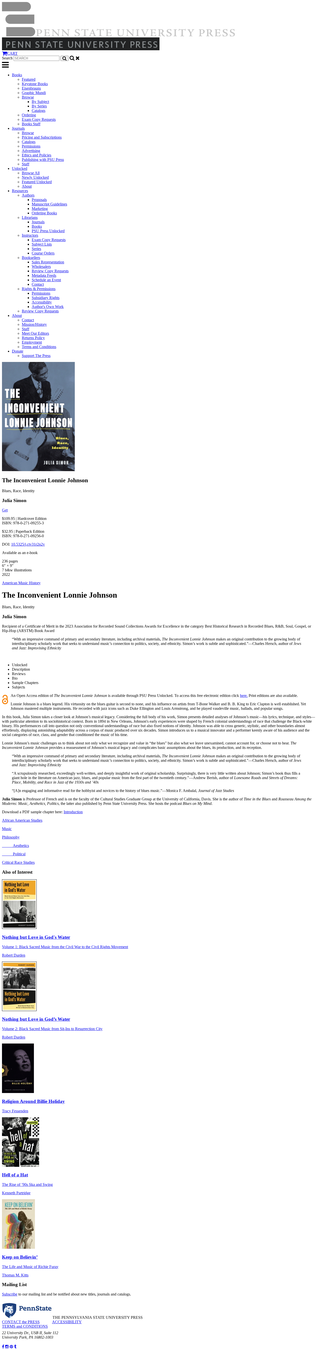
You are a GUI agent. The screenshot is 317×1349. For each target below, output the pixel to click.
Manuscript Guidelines (49, 204)
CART (12, 53)
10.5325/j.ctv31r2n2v (28, 544)
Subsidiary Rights (45, 298)
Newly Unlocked (35, 177)
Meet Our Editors (35, 333)
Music (7, 829)
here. (244, 695)
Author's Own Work (48, 307)
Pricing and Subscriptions (42, 137)
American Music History (21, 583)
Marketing (40, 208)
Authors (28, 195)
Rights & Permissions (38, 289)
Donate (17, 351)
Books (17, 75)
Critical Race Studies (18, 862)
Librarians (30, 217)
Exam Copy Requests (39, 119)
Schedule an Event (46, 280)
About (27, 186)
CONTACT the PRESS (21, 1322)
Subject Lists (42, 244)
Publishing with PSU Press (43, 159)
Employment (32, 342)
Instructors (30, 235)
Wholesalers (41, 266)
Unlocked (19, 168)
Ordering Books (44, 213)
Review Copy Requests (50, 271)
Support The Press (36, 356)
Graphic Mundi (34, 93)
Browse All (31, 173)
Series (36, 249)
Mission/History (34, 324)
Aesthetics (15, 845)
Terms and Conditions (39, 347)
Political (14, 854)
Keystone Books (35, 84)
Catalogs (38, 110)
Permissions (31, 146)
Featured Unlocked (37, 182)
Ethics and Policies (36, 155)
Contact (38, 284)
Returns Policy (33, 338)
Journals (18, 128)
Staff (25, 164)
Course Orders (43, 253)
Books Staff (31, 124)
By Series (39, 106)
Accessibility (42, 302)
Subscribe (9, 1294)
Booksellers (31, 257)
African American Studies (22, 820)
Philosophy (11, 837)
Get (5, 510)
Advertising (31, 151)
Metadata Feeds (44, 275)
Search (7, 58)
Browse (28, 97)
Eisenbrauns (31, 88)
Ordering (29, 115)
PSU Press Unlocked (48, 231)
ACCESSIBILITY (67, 1322)
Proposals (39, 200)
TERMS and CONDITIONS (25, 1326)
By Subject (40, 102)
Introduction (73, 812)
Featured (28, 79)
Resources (20, 191)
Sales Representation (48, 262)
